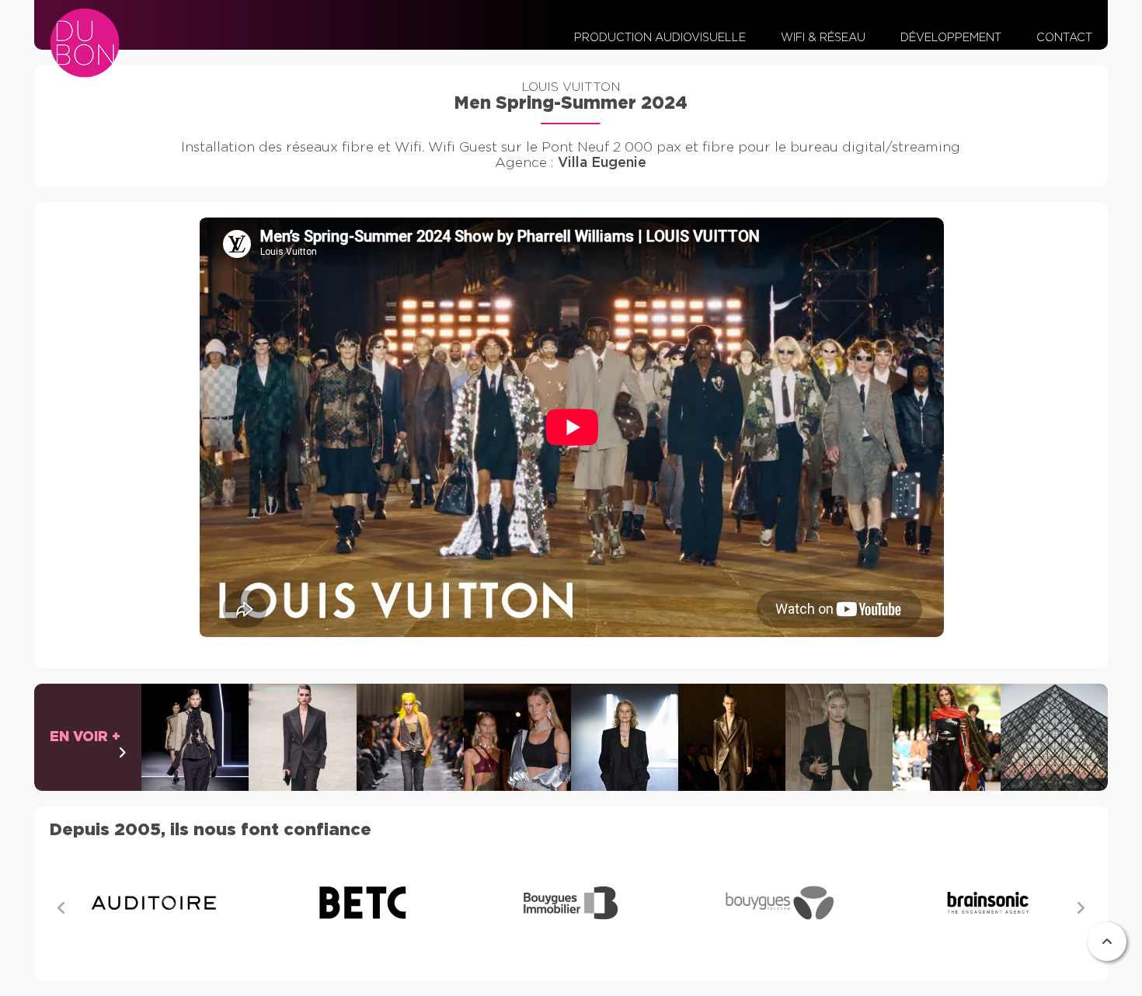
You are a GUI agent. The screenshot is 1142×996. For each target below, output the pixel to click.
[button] (1080, 909)
